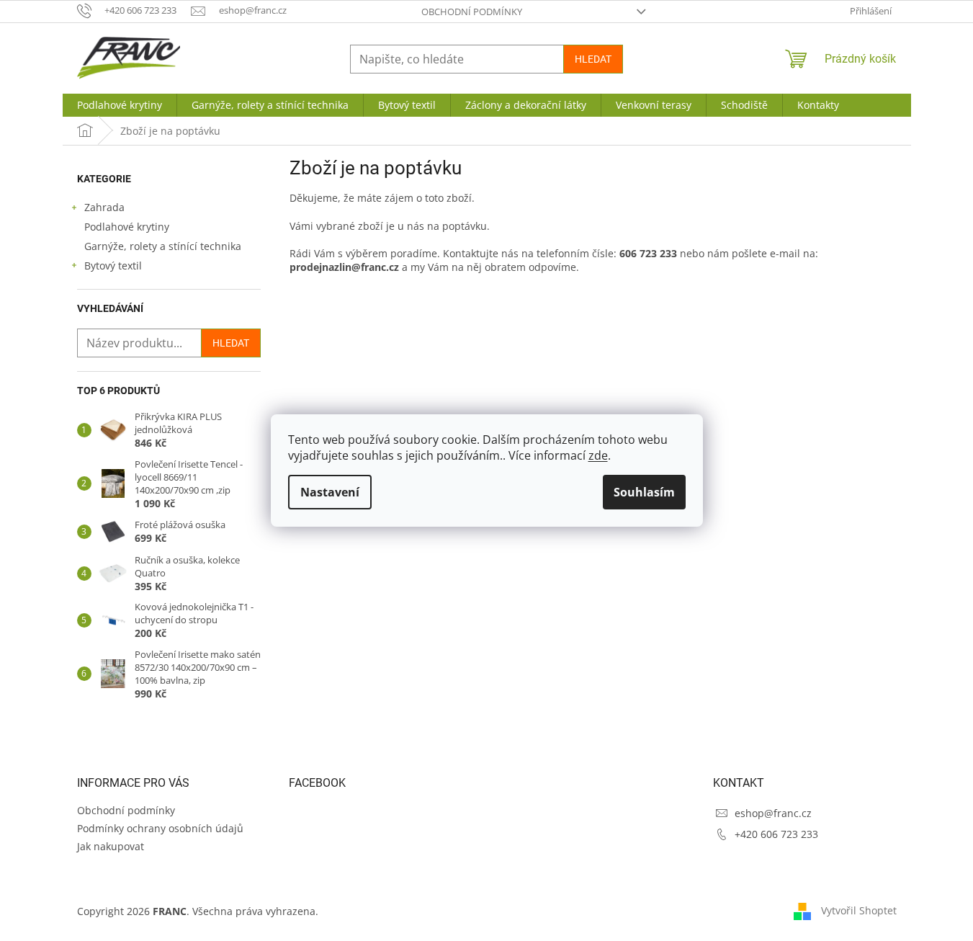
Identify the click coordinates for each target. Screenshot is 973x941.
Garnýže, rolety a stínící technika (162, 246)
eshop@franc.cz (773, 813)
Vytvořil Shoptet (859, 910)
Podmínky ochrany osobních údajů (160, 828)
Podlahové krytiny (126, 226)
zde (598, 455)
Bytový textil (113, 265)
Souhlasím (644, 492)
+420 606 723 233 (776, 834)
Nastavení (329, 492)
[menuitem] (119, 105)
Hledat (593, 59)
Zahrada (104, 207)
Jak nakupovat (110, 846)
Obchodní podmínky (471, 11)
